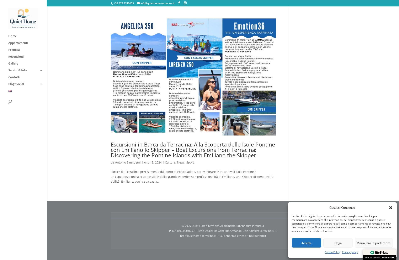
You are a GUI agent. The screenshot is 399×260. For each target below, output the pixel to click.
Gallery (13, 63)
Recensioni (16, 57)
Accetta (306, 243)
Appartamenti (18, 43)
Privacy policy (350, 252)
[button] (391, 208)
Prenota (14, 50)
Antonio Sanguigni (128, 162)
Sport (190, 162)
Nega (338, 243)
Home (12, 36)
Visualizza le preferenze (373, 243)
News (181, 162)
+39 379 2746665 (124, 3)
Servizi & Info (17, 70)
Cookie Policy (332, 252)
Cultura (170, 162)
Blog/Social (16, 84)
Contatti (14, 77)
